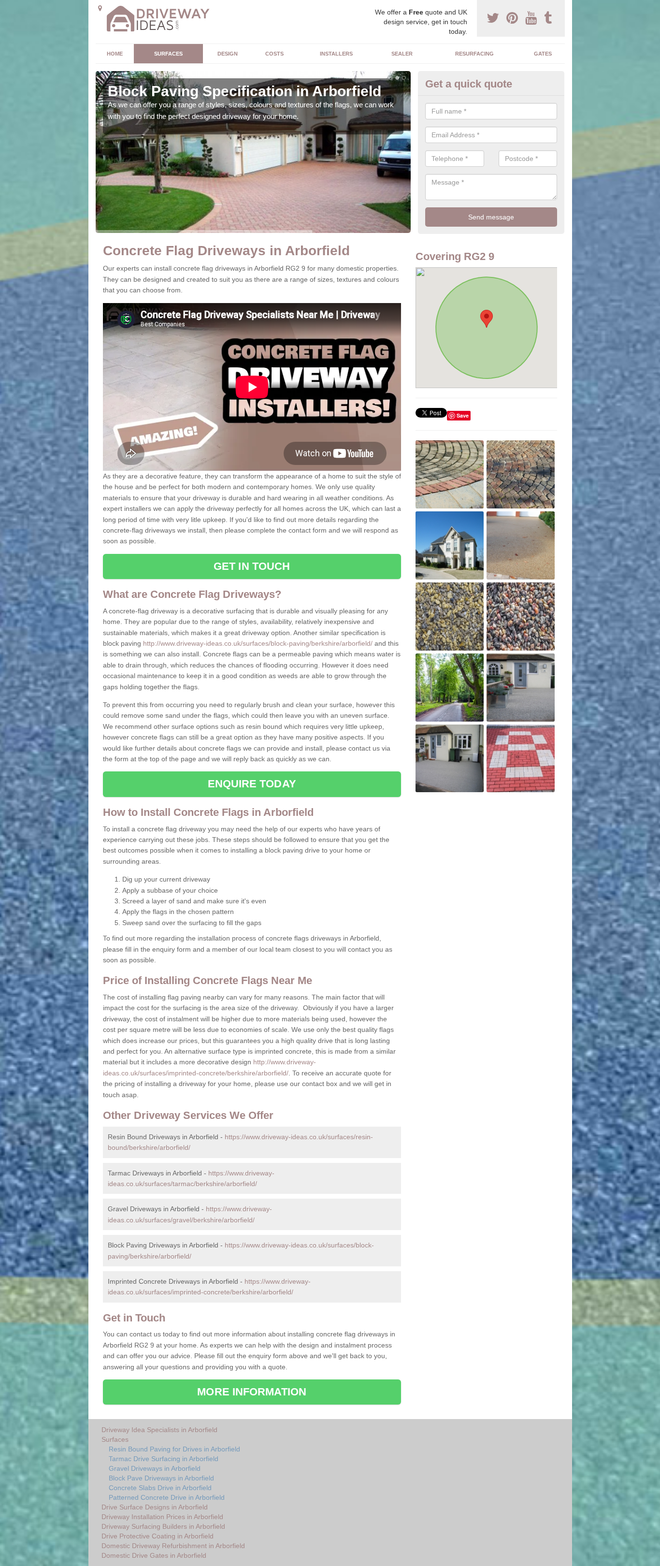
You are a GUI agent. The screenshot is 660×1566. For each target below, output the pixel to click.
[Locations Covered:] (100, 8)
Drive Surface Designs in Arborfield (154, 1507)
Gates (543, 54)
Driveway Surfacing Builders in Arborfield (163, 1526)
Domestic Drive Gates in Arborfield (153, 1555)
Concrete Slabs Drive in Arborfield (160, 1488)
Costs (274, 54)
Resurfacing (474, 54)
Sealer (402, 54)
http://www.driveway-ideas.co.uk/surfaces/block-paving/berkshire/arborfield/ (258, 643)
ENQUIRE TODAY (252, 784)
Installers (336, 54)
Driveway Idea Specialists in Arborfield (159, 1430)
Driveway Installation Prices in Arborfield (162, 1517)
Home (115, 54)
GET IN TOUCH (252, 566)
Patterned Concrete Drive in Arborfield (167, 1497)
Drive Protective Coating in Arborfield (157, 1536)
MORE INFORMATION (251, 1392)
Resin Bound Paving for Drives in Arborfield (174, 1449)
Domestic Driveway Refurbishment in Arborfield (173, 1546)
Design (227, 54)
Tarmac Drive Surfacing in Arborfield (163, 1459)
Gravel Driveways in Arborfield (155, 1468)
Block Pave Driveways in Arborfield (161, 1478)
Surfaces (168, 54)
